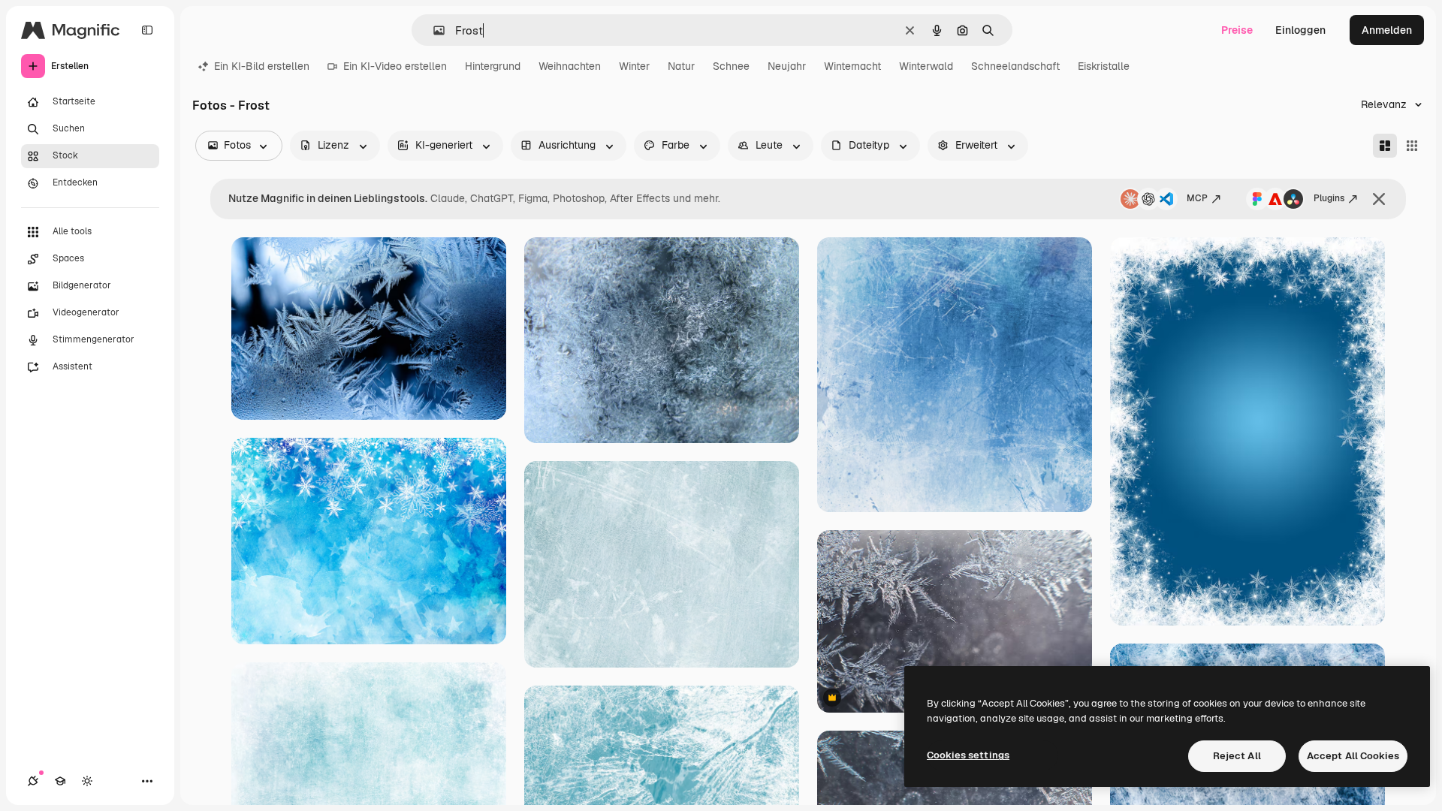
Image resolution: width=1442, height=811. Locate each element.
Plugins (1329, 198)
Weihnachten (569, 66)
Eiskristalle (1104, 66)
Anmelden (1387, 30)
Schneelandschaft (1015, 66)
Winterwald (926, 66)
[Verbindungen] (33, 781)
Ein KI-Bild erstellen (261, 66)
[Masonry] (1385, 146)
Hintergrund (492, 66)
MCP (1197, 198)
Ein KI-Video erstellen (395, 66)
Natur (681, 66)
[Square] (1412, 146)
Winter (634, 66)
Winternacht (852, 66)
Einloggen (1300, 30)
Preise (1237, 30)
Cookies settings (968, 755)
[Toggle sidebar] (147, 30)
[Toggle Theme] (87, 781)
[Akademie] (60, 781)
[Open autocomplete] (433, 30)
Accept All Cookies (1353, 755)
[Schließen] (1379, 199)
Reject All (1237, 755)
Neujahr (787, 66)
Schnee (731, 66)
